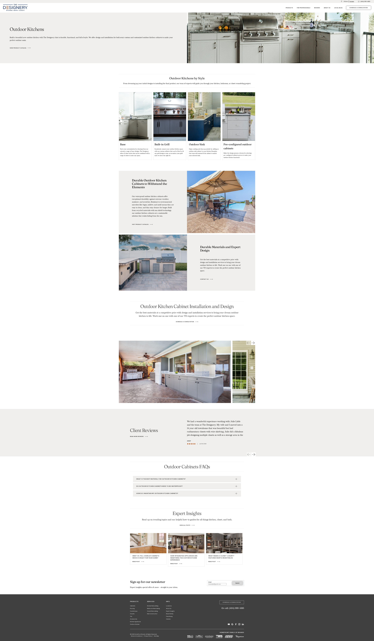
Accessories (133, 619)
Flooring (132, 608)
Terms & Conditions (136, 636)
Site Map (156, 636)
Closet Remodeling (152, 611)
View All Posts (185, 525)
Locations (169, 606)
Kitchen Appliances (135, 621)
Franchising (169, 616)
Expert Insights (170, 611)
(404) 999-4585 (365, 1)
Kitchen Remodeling (152, 606)
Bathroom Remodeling (153, 608)
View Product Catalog (18, 48)
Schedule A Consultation (185, 321)
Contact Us (204, 279)
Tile (131, 616)
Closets (132, 614)
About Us (327, 8)
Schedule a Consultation (359, 7)
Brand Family (169, 614)
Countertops (133, 611)
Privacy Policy (148, 636)
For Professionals (303, 8)
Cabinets (132, 606)
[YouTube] (229, 624)
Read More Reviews (137, 436)
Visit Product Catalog (140, 224)
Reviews (317, 8)
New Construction (152, 614)
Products (289, 8)
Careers (168, 619)
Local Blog (338, 8)
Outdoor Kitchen (134, 624)
